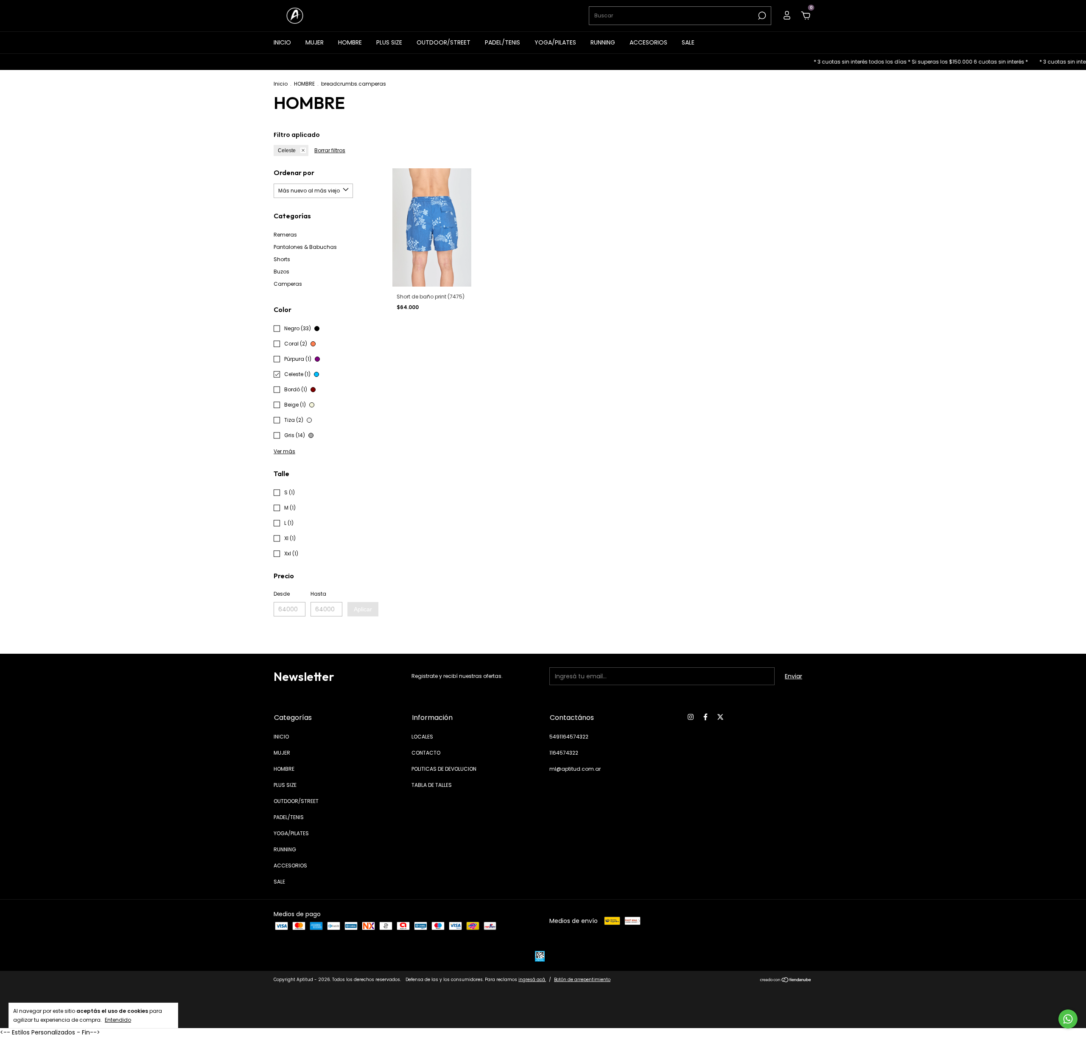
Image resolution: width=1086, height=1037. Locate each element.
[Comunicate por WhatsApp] (1068, 1019)
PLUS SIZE (389, 42)
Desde (282, 593)
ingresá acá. (532, 979)
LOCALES (422, 736)
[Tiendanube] (785, 980)
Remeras (285, 234)
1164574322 (563, 752)
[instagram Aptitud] (690, 717)
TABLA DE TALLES (431, 785)
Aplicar (363, 609)
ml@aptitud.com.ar (575, 768)
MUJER (314, 42)
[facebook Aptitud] (705, 717)
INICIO (282, 42)
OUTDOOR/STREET (443, 42)
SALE (688, 42)
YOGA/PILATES (555, 42)
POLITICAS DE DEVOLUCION (443, 768)
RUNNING (603, 42)
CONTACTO (425, 752)
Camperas (288, 283)
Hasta (318, 593)
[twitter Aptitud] (720, 717)
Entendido (118, 1019)
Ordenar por (294, 172)
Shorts (282, 259)
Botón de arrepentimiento (582, 979)
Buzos (281, 271)
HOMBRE (350, 42)
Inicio (281, 83)
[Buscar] (761, 15)
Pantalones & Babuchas (305, 247)
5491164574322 (568, 736)
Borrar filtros (329, 150)
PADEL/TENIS (502, 42)
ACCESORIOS (648, 42)
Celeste (287, 150)
